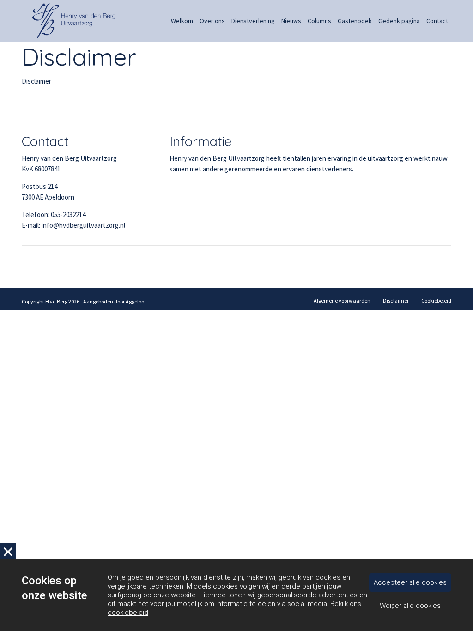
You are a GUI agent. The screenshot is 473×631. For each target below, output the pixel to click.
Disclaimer (396, 300)
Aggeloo (135, 301)
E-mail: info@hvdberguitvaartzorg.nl (73, 225)
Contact (437, 21)
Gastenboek (355, 21)
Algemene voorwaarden (342, 300)
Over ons (212, 21)
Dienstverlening (253, 21)
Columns (319, 21)
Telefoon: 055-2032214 (53, 214)
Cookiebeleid (436, 300)
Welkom (182, 21)
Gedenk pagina (399, 21)
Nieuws (291, 21)
